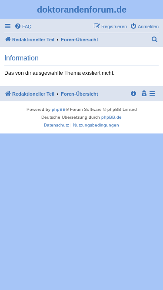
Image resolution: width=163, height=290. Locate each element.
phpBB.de (111, 117)
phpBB (59, 109)
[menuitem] (23, 26)
